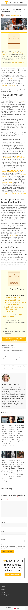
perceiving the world (8, 182)
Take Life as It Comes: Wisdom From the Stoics (4, 430)
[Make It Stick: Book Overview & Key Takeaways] (20, 451)
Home (3, 586)
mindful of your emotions (8, 85)
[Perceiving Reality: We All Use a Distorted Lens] (20, 417)
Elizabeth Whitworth (14, 15)
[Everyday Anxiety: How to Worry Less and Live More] (12, 451)
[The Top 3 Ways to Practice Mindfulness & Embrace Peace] (12, 417)
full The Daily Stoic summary (12, 315)
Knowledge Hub (5, 595)
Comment (4, 500)
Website (3, 539)
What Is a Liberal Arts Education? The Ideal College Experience (14, 367)
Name (3, 522)
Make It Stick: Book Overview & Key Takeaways (20, 464)
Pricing (3, 589)
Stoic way (12, 78)
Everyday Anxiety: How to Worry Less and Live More (12, 465)
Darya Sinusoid (12, 473)
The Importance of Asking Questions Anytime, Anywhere (12, 358)
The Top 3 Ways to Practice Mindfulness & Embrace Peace (12, 431)
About (3, 592)
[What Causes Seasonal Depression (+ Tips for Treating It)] (5, 451)
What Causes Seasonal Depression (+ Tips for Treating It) (4, 466)
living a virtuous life (21, 101)
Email (3, 531)
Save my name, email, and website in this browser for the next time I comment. (13, 547)
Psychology (14, 350)
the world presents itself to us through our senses (13, 157)
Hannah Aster (20, 436)
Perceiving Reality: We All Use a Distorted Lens (20, 429)
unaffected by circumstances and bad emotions (14, 194)
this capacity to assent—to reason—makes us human (13, 170)
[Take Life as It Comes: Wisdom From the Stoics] (5, 417)
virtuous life (13, 235)
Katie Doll (11, 440)
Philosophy (7, 350)
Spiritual (20, 350)
